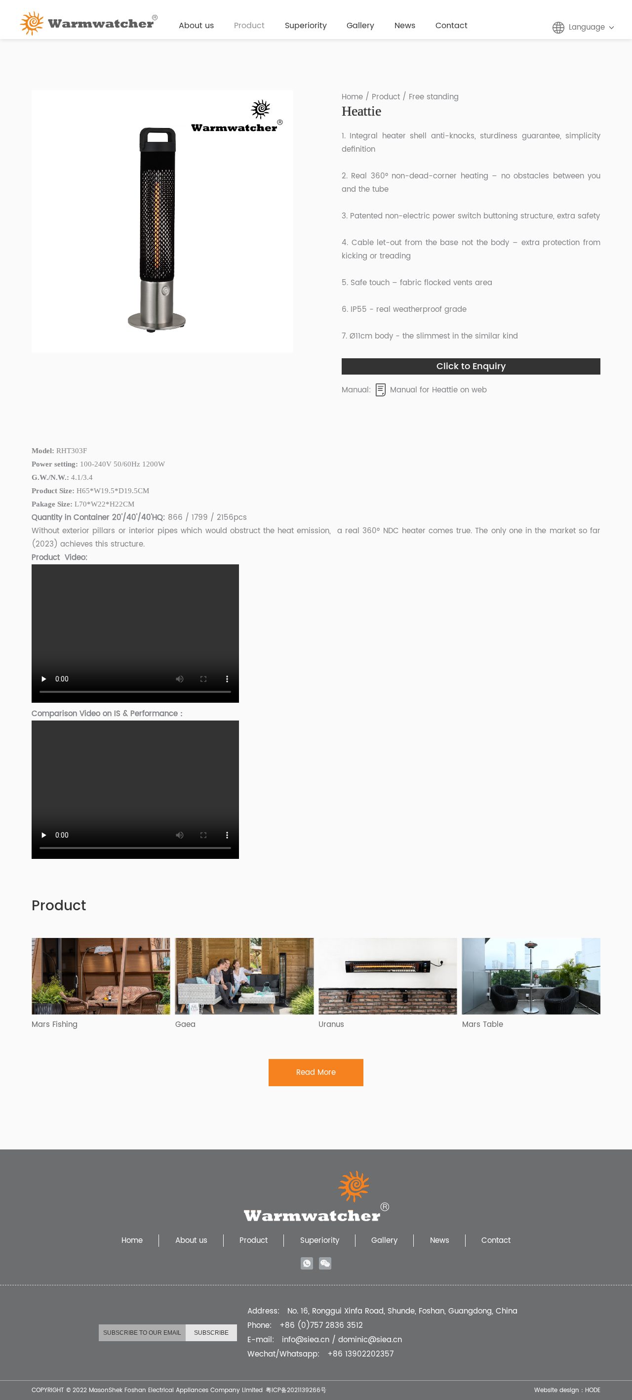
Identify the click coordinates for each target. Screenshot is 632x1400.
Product (249, 25)
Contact (451, 25)
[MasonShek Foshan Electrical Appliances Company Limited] (89, 16)
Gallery (360, 25)
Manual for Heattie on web (438, 390)
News (405, 25)
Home (352, 97)
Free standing (434, 97)
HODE (592, 1390)
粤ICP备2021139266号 (296, 1390)
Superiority (306, 25)
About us (196, 25)
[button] (45, 221)
